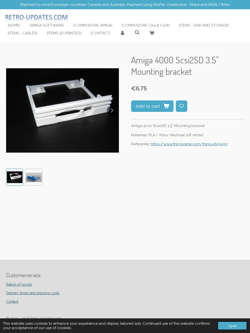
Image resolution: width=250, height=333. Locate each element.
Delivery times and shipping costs (33, 293)
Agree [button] (232, 326)
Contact (12, 302)
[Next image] (111, 110)
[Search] (137, 32)
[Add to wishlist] (181, 106)
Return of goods (19, 284)
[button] (14, 177)
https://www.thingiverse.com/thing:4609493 (189, 144)
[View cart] (151, 33)
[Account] (122, 33)
